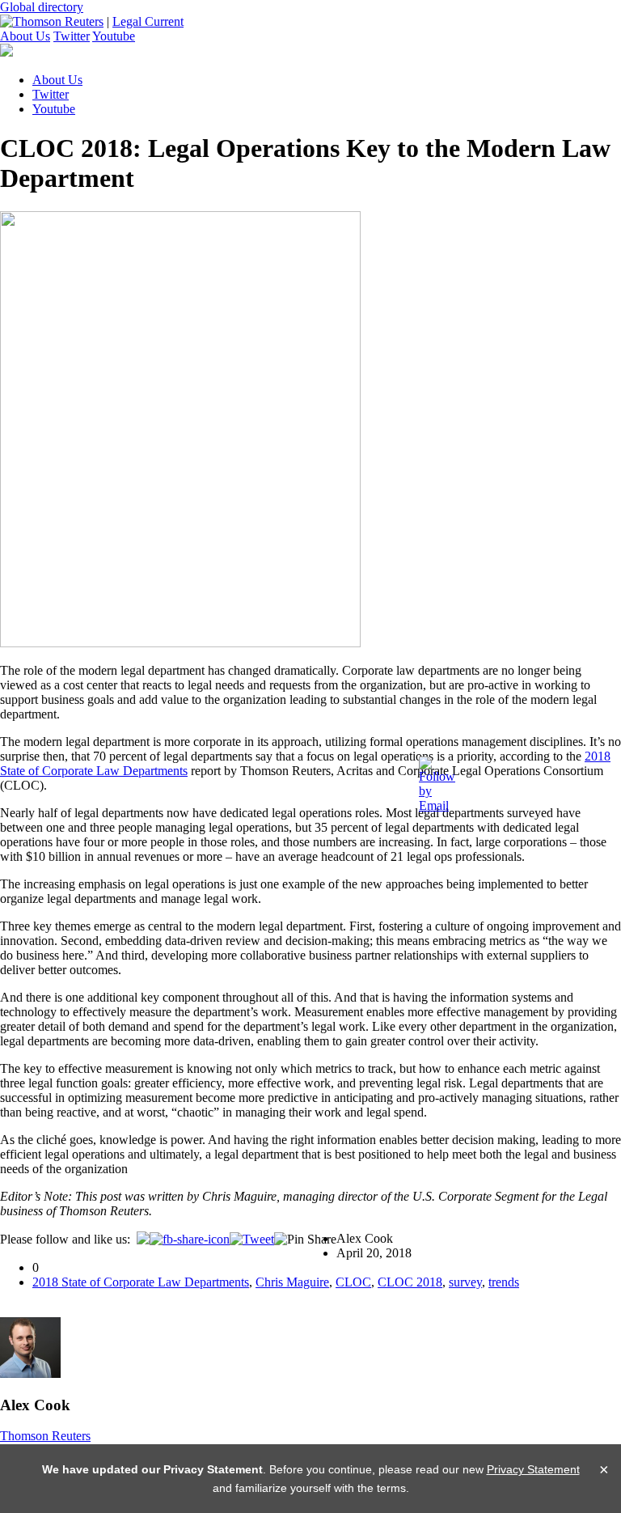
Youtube (113, 36)
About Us (25, 36)
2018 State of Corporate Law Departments (140, 1282)
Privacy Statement (533, 1469)
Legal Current (148, 21)
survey (465, 1282)
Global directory (41, 7)
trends (503, 1282)
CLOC (353, 1282)
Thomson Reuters (45, 1436)
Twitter (71, 36)
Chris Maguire (292, 1282)
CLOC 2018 (410, 1282)
